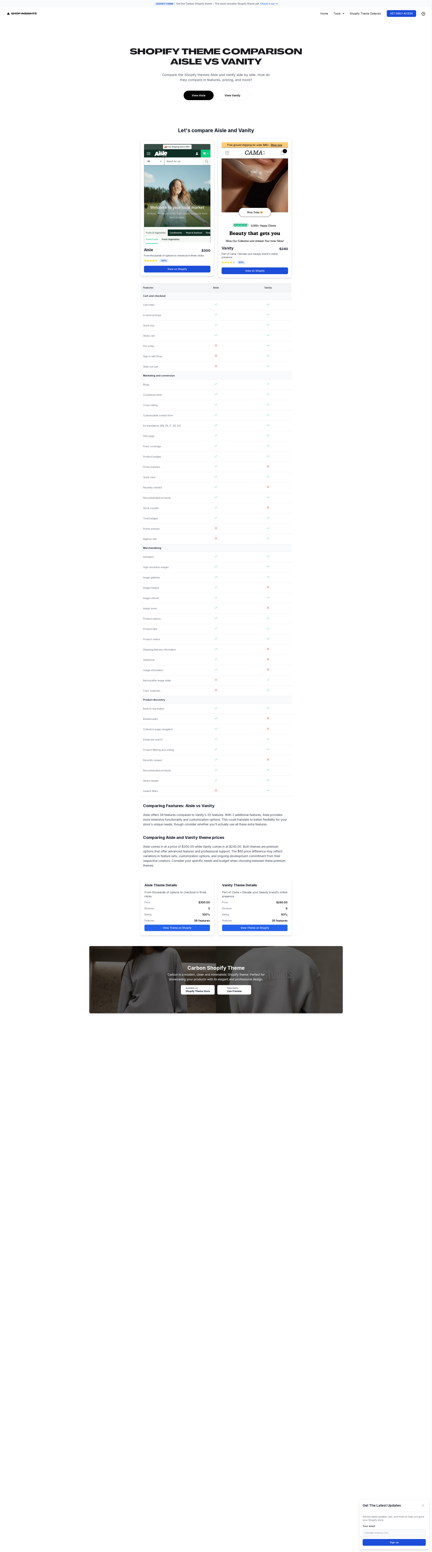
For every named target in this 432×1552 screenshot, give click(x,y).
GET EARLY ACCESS (401, 13)
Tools (337, 13)
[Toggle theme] (423, 14)
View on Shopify (177, 269)
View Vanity (232, 95)
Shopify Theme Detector (365, 13)
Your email (369, 1526)
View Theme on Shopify (177, 927)
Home (324, 13)
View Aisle (199, 95)
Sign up (394, 1542)
